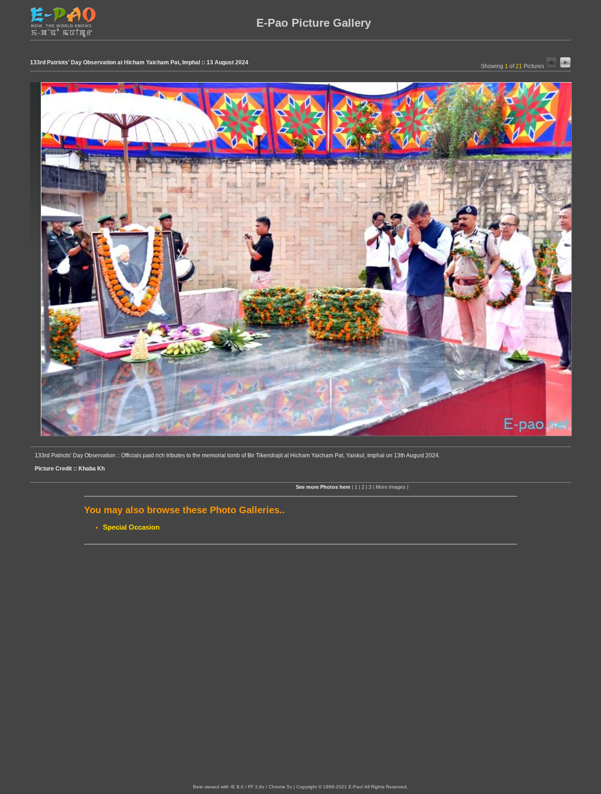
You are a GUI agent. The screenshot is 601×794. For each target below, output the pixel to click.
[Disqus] (300, 664)
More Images (391, 487)
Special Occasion (131, 527)
